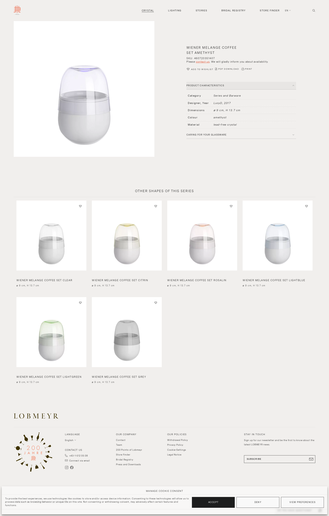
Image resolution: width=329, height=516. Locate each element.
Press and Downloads (128, 464)
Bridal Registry (233, 10)
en (286, 10)
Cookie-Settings (176, 450)
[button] (88, 89)
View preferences (302, 502)
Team (119, 445)
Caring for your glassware (206, 134)
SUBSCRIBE (254, 459)
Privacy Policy (175, 445)
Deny (257, 502)
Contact (120, 440)
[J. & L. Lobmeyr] (17, 10)
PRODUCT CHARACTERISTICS (205, 85)
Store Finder (269, 10)
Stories (201, 10)
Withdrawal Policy (177, 440)
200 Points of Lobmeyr (129, 450)
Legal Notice (174, 454)
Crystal (148, 10)
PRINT (248, 69)
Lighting (174, 10)
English (69, 440)
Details (51, 279)
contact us (203, 61)
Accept (213, 502)
